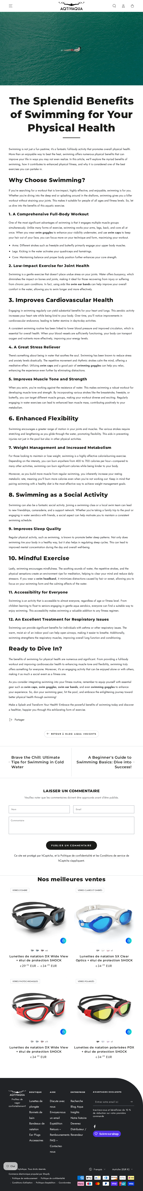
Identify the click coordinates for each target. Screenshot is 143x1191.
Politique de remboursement (24, 1178)
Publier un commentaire (71, 845)
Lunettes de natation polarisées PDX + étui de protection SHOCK (104, 1049)
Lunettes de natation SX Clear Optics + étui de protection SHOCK (104, 958)
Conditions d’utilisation (22, 1182)
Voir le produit (63, 941)
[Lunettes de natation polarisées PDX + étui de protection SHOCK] (104, 1007)
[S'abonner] (132, 1102)
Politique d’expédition (45, 1182)
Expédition (56, 1123)
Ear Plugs (34, 1135)
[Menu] (10, 6)
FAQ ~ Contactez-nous (56, 1146)
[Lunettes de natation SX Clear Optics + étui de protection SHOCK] (104, 916)
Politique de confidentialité (76, 856)
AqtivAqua (22, 1169)
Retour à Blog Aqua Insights (73, 734)
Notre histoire (78, 1118)
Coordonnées (65, 1182)
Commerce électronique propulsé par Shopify (29, 1174)
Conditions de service (112, 856)
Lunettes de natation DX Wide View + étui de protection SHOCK (38, 958)
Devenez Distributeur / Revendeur (78, 1129)
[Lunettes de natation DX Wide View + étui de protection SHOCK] (39, 916)
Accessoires (36, 1140)
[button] (114, 6)
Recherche (77, 1101)
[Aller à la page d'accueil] (71, 6)
